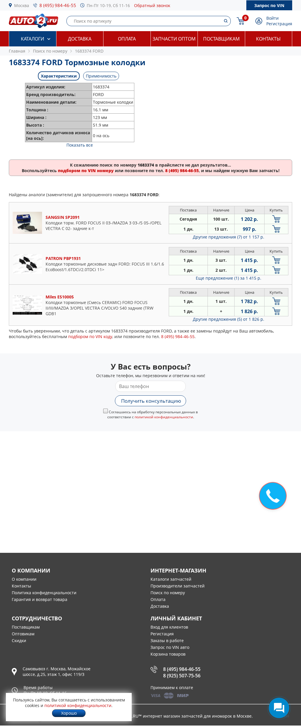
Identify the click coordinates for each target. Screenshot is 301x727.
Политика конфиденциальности (44, 592)
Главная (17, 51)
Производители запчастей (177, 586)
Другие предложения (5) (228, 319)
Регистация (162, 634)
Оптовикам (23, 634)
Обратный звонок (152, 5)
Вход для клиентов (169, 627)
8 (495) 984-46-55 (57, 5)
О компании (24, 579)
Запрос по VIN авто (169, 647)
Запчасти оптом (174, 39)
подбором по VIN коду (90, 336)
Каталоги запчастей (170, 579)
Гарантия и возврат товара (39, 599)
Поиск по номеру (167, 592)
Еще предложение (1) (228, 278)
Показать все (79, 145)
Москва (21, 5)
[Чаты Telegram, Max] (279, 708)
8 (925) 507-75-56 (181, 675)
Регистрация (279, 23)
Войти (272, 18)
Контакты (268, 39)
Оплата (127, 39)
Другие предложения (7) (228, 237)
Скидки (19, 640)
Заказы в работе (167, 640)
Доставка (79, 39)
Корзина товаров (167, 654)
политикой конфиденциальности (164, 416)
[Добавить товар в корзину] (276, 219)
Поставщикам (221, 39)
